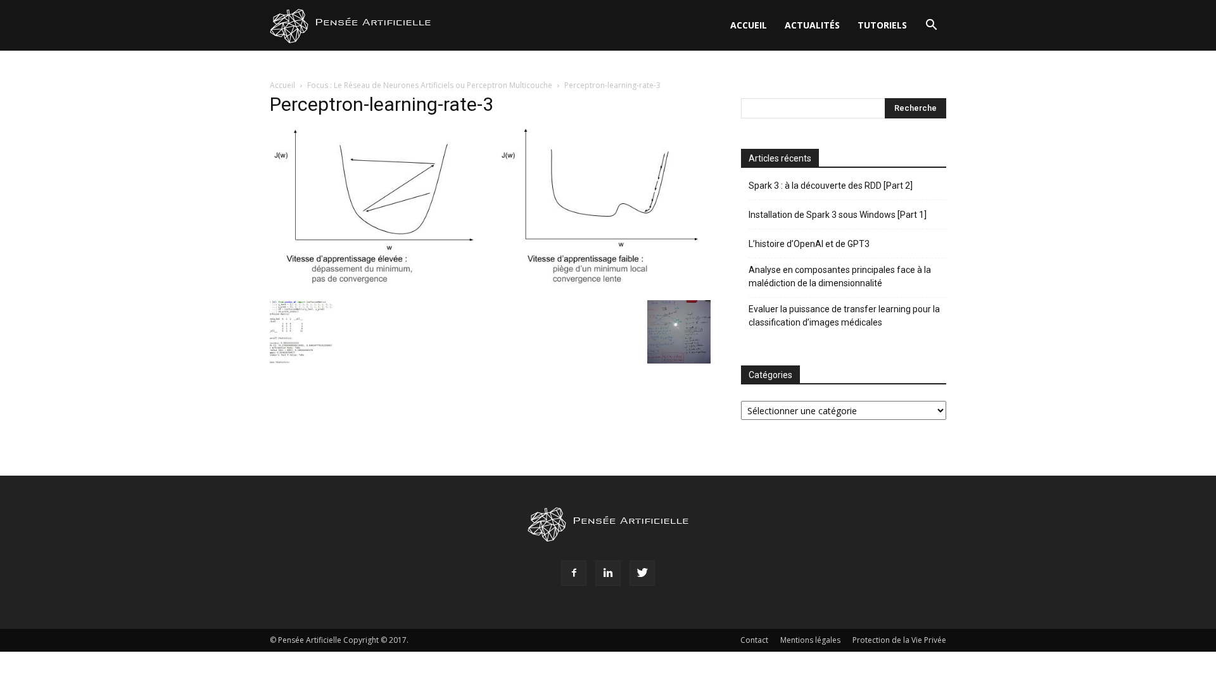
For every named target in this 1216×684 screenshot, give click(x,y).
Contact (754, 640)
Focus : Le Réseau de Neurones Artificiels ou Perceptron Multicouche (429, 85)
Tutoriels (882, 25)
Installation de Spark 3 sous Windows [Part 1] (838, 215)
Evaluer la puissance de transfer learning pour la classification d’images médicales (844, 315)
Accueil (748, 25)
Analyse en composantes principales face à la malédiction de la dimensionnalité (840, 276)
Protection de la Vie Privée (899, 640)
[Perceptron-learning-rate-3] (490, 287)
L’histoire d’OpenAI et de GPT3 (809, 244)
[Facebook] (573, 573)
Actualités (812, 25)
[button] (931, 26)
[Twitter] (642, 573)
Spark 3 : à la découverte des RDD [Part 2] (831, 185)
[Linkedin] (608, 573)
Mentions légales (810, 640)
